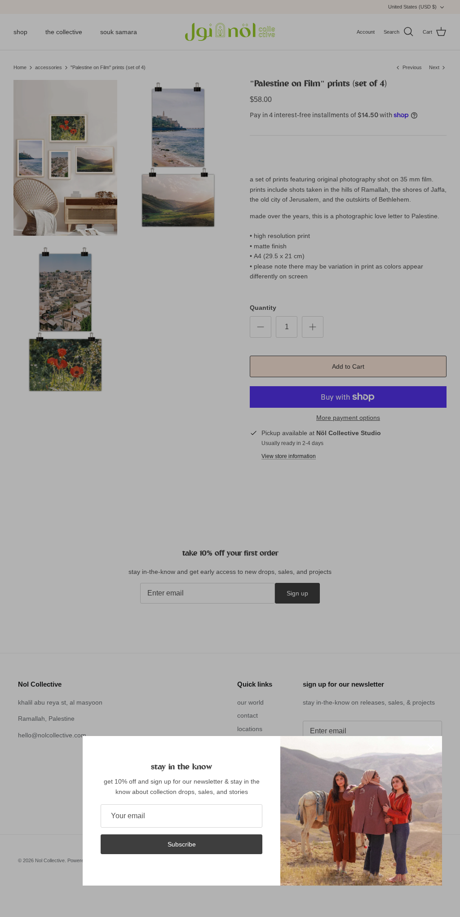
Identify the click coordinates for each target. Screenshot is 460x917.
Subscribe (182, 844)
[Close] (431, 747)
